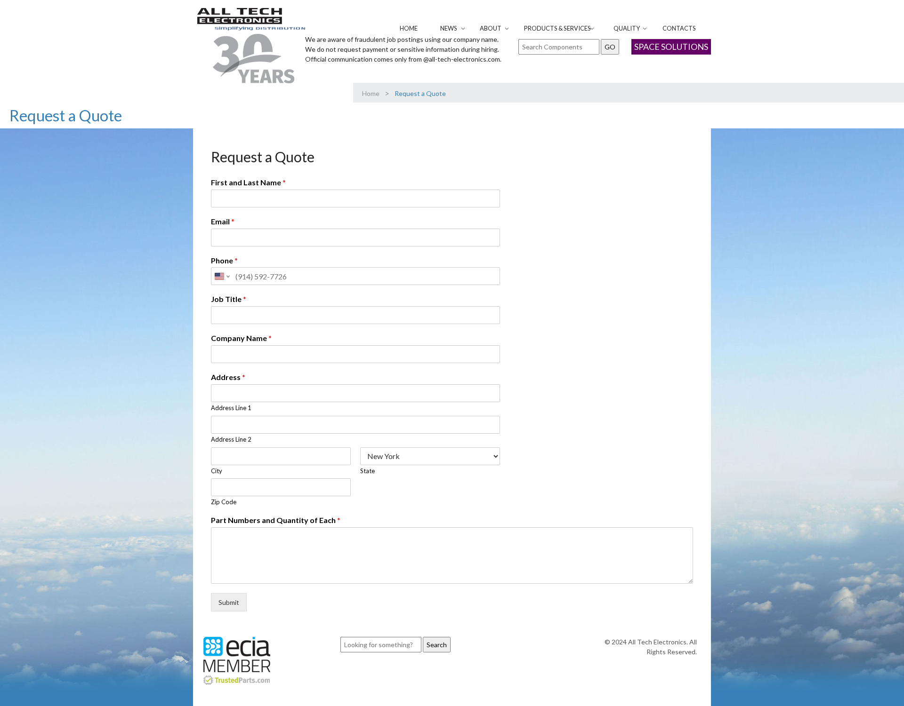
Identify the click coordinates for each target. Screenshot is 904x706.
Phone (224, 260)
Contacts (679, 28)
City (216, 471)
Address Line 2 (231, 439)
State (367, 471)
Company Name (241, 337)
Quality (626, 28)
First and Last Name (248, 182)
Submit (228, 602)
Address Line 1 (231, 408)
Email (222, 221)
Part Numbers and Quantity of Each (275, 520)
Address (228, 377)
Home (409, 28)
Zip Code (223, 502)
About (490, 28)
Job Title (228, 298)
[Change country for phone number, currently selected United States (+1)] (221, 276)
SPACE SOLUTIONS (671, 46)
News (448, 28)
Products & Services (557, 28)
